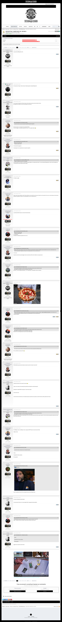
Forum (7, 26)
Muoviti (8, 229)
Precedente (5, 47)
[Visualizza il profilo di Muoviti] (7, 234)
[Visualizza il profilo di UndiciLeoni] (7, 199)
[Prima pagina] (3, 47)
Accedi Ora (44, 591)
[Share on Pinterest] (11, 599)
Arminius (8, 120)
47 (25, 47)
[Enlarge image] (24, 479)
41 (15, 47)
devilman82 (8, 264)
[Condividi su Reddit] (8, 599)
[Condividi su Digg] (5, 599)
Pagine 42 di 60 (34, 47)
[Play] (37, 554)
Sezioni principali (14, 26)
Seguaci (56, 31)
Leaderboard (44, 26)
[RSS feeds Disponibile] (59, 606)
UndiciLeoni (8, 193)
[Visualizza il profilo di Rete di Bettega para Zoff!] (7, 164)
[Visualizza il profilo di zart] (7, 469)
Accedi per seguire (51, 31)
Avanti (28, 47)
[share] (47, 558)
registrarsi (10, 44)
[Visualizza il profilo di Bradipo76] (7, 181)
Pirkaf (8, 101)
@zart (15, 467)
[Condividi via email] (10, 599)
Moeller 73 (8, 326)
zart (8, 463)
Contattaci (31, 26)
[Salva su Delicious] (7, 599)
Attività (20, 26)
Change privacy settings (28, 621)
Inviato (17, 84)
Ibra (8, 381)
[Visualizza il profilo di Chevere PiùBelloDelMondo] (7, 145)
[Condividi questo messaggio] (58, 84)
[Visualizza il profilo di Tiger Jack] (7, 89)
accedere (7, 44)
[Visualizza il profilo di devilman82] (7, 270)
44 (20, 47)
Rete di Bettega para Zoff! (8, 158)
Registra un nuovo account (17, 591)
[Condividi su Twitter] (3, 599)
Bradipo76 (8, 176)
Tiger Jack (8, 84)
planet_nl (8, 50)
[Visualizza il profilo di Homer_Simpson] (3, 32)
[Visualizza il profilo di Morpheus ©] (7, 216)
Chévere (23, 122)
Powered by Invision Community (28, 617)
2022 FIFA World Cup (21, 33)
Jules (23, 346)
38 (10, 47)
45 (22, 47)
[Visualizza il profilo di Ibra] (7, 387)
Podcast (25, 26)
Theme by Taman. (35, 617)
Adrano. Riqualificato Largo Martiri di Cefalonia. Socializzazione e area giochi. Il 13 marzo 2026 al (31, 558)
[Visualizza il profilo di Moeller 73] (7, 331)
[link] (15, 558)
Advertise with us (34, 621)
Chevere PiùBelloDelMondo (8, 140)
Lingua (29, 616)
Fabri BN (23, 141)
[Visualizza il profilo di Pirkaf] (7, 107)
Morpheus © (8, 210)
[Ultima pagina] (30, 47)
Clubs (49, 26)
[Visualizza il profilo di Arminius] (7, 125)
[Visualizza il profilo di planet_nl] (7, 56)
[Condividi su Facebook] (4, 599)
